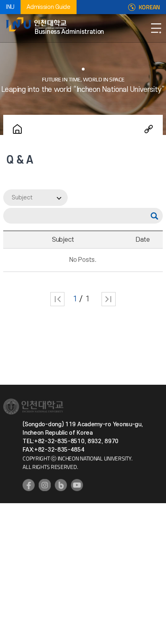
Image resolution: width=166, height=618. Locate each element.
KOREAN (149, 7)
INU (10, 7)
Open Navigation (156, 28)
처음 (57, 299)
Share (149, 129)
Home (17, 129)
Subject (22, 197)
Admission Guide (49, 7)
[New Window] (29, 485)
